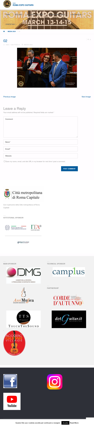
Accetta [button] (65, 423)
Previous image (9, 96)
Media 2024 (12, 31)
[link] (20, 24)
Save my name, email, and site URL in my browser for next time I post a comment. (35, 161)
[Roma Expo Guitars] (7, 4)
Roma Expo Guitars (23, 5)
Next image (86, 96)
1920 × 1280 (10, 45)
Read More (74, 423)
